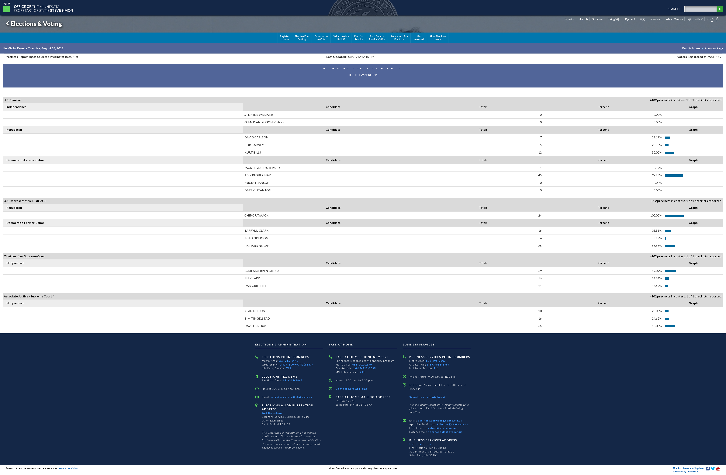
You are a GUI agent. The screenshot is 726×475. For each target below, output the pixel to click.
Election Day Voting (302, 38)
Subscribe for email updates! (690, 468)
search (674, 9)
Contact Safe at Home (352, 388)
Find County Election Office (377, 38)
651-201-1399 (362, 364)
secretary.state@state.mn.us (291, 397)
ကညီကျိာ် (713, 19)
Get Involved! (419, 38)
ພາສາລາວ (656, 19)
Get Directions (272, 412)
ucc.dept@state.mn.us (440, 428)
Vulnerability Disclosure (685, 471)
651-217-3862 (292, 380)
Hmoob (583, 19)
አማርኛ (699, 19)
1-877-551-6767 (438, 364)
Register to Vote (285, 38)
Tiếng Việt (614, 19)
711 (288, 368)
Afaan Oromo (674, 19)
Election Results (358, 38)
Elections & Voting (36, 23)
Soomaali (597, 19)
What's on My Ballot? (341, 38)
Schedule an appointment (427, 397)
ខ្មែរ (689, 19)
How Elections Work (438, 38)
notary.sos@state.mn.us (444, 431)
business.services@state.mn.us (439, 420)
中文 (642, 19)
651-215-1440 (288, 360)
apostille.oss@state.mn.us (448, 424)
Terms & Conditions (67, 468)
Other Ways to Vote (321, 38)
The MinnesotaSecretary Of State (43, 8)
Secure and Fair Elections (399, 38)
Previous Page (714, 48)
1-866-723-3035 (364, 368)
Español (569, 19)
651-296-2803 (436, 360)
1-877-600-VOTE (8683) (296, 364)
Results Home (691, 48)
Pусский (630, 19)
